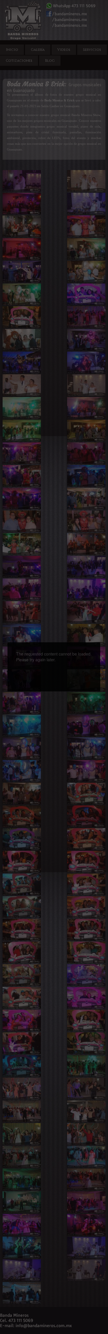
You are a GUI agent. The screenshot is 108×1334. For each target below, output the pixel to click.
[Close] (100, 642)
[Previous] (29, 657)
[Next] (79, 657)
